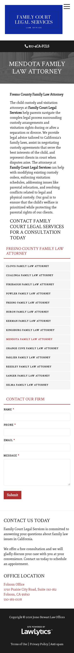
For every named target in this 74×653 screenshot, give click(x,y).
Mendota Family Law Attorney (29, 339)
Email (9, 440)
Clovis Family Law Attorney (27, 266)
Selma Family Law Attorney (27, 384)
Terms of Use (19, 644)
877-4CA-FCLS (39, 46)
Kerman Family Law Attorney (28, 321)
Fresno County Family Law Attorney (35, 251)
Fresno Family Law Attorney (28, 302)
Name (9, 409)
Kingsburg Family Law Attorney (30, 330)
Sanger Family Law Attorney (28, 375)
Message (11, 455)
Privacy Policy (39, 644)
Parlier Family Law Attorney (28, 357)
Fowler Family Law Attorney (28, 293)
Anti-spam (56, 644)
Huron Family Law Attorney (27, 311)
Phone (10, 425)
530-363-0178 (13, 599)
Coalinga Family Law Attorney (29, 275)
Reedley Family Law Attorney (29, 366)
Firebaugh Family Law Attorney (30, 284)
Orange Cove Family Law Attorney (32, 348)
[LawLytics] (37, 631)
